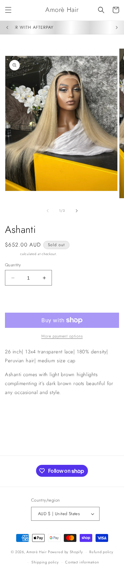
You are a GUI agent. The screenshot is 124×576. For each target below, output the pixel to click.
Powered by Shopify (65, 551)
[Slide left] (47, 210)
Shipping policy (45, 562)
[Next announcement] (116, 27)
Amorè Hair (36, 551)
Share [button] (18, 412)
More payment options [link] (62, 336)
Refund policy (101, 551)
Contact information (82, 562)
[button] (8, 10)
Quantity (13, 265)
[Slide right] (76, 210)
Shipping (12, 253)
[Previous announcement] (7, 27)
